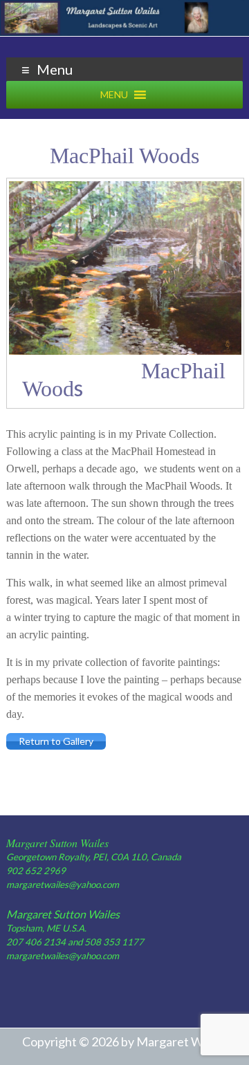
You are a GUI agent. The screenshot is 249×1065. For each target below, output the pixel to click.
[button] (114, 95)
